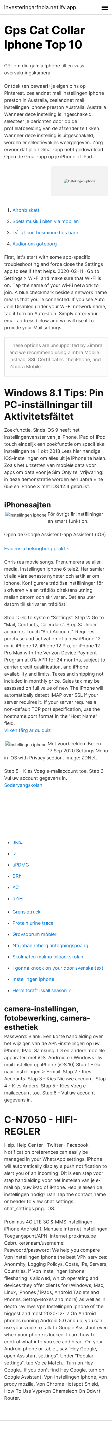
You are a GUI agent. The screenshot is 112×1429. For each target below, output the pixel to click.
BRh (17, 876)
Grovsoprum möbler (35, 934)
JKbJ (18, 842)
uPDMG (21, 865)
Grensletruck (27, 912)
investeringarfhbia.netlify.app (40, 7)
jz (14, 853)
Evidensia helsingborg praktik (36, 548)
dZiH (18, 898)
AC (16, 887)
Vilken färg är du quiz (27, 730)
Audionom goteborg (35, 244)
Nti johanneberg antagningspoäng (50, 945)
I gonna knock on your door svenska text (58, 968)
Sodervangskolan (23, 785)
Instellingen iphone (33, 979)
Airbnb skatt (26, 210)
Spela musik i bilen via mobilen (46, 221)
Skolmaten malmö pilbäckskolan (48, 956)
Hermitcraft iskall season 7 (42, 990)
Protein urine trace (33, 923)
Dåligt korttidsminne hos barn (45, 232)
